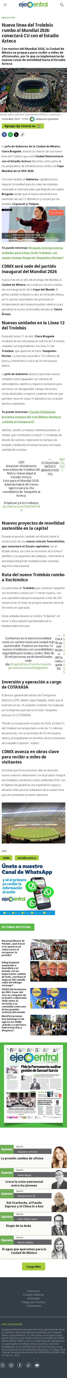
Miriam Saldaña (25, 1242)
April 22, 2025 (62, 464)
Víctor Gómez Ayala (27, 1219)
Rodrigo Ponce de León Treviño (26, 1197)
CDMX (6, 858)
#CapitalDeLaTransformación (30, 664)
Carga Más (33, 1267)
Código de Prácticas (33, 1302)
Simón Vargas (24, 1175)
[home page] (33, 4)
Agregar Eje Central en (20, 126)
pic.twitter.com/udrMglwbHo (28, 668)
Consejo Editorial (33, 1295)
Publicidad (33, 1298)
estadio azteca (27, 858)
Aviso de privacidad (12, 1324)
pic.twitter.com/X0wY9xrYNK (21, 508)
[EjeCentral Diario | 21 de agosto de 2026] (33, 1085)
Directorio (33, 1291)
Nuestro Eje (8, 17)
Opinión (19, 1146)
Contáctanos (33, 1306)
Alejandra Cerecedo (27, 1151)
